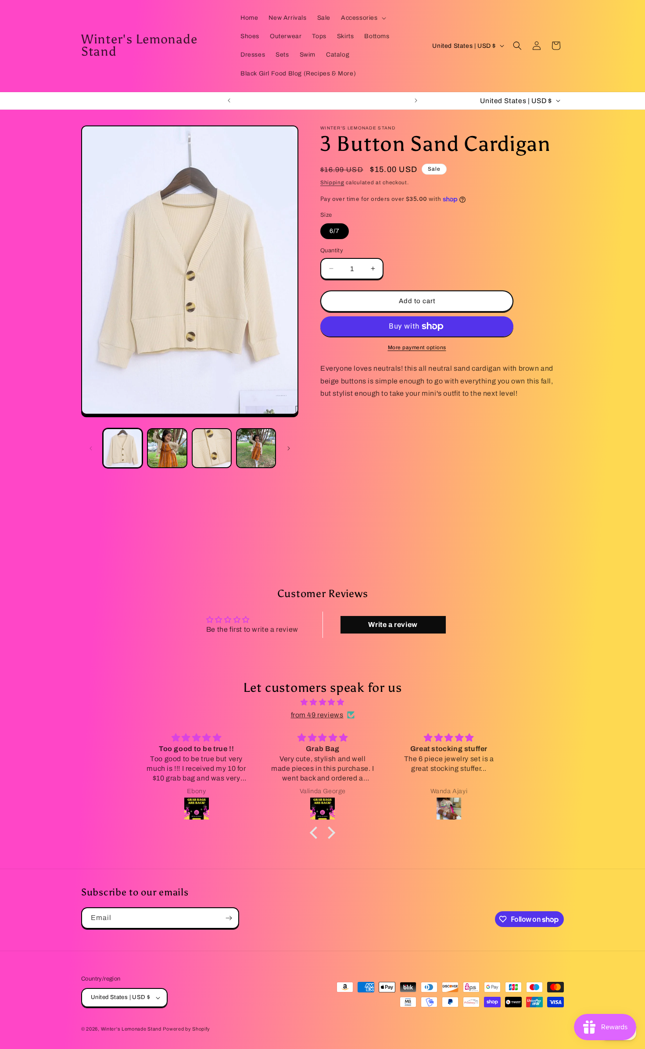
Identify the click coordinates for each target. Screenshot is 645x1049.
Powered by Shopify (186, 1028)
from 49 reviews (317, 715)
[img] (322, 702)
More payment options (417, 347)
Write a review (392, 624)
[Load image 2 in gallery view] (167, 448)
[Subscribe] (228, 918)
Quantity (331, 250)
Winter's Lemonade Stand (131, 1028)
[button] (363, 18)
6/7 (335, 231)
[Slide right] (288, 448)
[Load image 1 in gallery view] (123, 448)
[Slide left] (90, 448)
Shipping (332, 182)
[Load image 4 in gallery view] (256, 448)
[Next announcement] (416, 100)
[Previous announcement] (229, 100)
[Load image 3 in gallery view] (212, 448)
